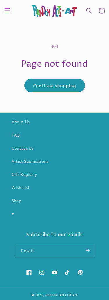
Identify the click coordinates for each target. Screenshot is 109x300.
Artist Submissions (30, 161)
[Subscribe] (87, 250)
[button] (7, 10)
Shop (16, 200)
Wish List (21, 187)
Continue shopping (54, 85)
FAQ (16, 135)
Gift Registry (24, 174)
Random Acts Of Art (61, 294)
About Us (21, 121)
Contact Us (23, 148)
